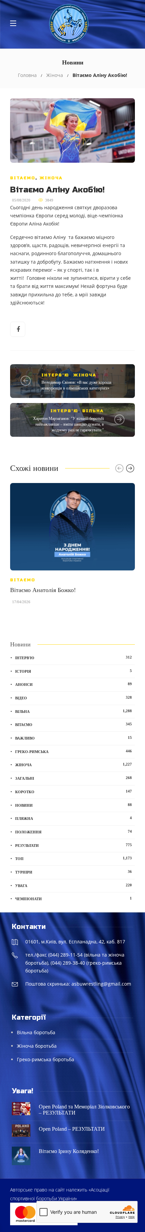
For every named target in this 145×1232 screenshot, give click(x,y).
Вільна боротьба (36, 1032)
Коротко (73, 791)
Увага (73, 885)
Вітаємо (22, 178)
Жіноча (54, 75)
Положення (73, 831)
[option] (72, 547)
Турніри (73, 871)
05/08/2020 (21, 200)
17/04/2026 (21, 602)
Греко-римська (73, 751)
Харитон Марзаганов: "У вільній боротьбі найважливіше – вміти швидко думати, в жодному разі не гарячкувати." (68, 424)
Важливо (73, 737)
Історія (73, 671)
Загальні (73, 778)
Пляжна (73, 818)
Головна (27, 75)
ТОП (73, 858)
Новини (73, 805)
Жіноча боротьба (37, 1046)
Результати (73, 845)
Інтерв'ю (55, 375)
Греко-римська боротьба (45, 1059)
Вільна (93, 410)
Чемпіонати (73, 898)
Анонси (73, 684)
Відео (73, 697)
